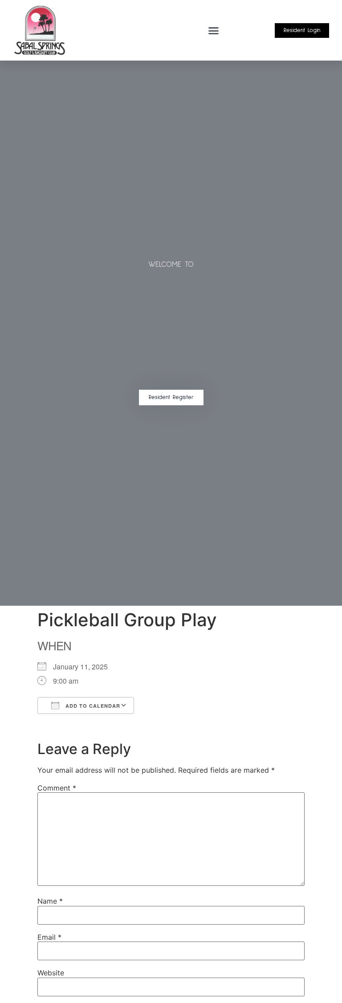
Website (50, 972)
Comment (56, 787)
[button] (213, 30)
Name (50, 901)
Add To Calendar (92, 705)
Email (49, 937)
